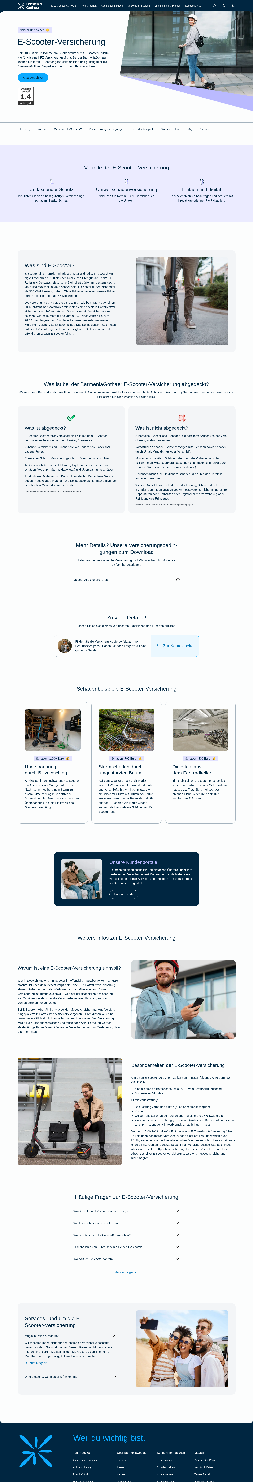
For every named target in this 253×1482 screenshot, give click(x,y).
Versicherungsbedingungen (106, 129)
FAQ (190, 129)
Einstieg (25, 129)
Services (205, 129)
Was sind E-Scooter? (68, 129)
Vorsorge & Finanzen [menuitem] (139, 5)
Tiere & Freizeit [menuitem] (88, 5)
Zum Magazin (38, 1363)
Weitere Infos (170, 129)
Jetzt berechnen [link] (33, 77)
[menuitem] (214, 6)
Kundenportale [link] (123, 894)
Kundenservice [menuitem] (193, 5)
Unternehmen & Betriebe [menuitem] (167, 5)
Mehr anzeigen (124, 1272)
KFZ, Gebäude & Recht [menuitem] (63, 5)
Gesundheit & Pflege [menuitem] (112, 5)
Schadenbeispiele (142, 129)
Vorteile (42, 129)
